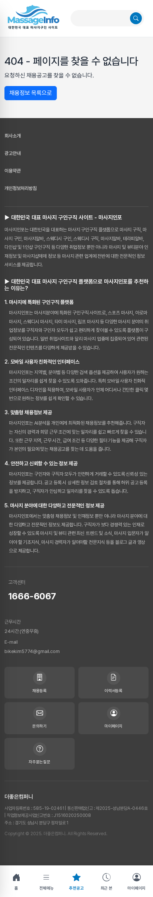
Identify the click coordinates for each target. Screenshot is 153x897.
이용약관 (12, 171)
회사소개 (12, 136)
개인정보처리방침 (20, 188)
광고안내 (12, 153)
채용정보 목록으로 (30, 92)
